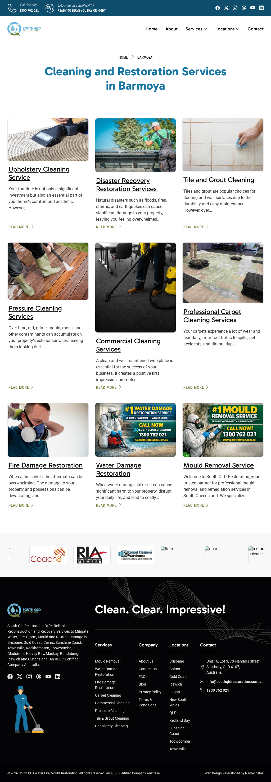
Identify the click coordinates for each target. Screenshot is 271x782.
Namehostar (254, 773)
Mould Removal (107, 661)
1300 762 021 (29, 10)
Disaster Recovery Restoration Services (126, 185)
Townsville (177, 749)
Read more (18, 227)
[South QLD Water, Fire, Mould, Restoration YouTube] (252, 8)
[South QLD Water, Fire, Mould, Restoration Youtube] (48, 676)
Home (151, 28)
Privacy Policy (150, 692)
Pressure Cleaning (110, 711)
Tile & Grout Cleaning (112, 718)
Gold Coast (178, 676)
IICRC (115, 773)
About (171, 28)
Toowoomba (179, 741)
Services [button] (194, 28)
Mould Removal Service (218, 465)
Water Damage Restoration (118, 469)
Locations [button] (224, 28)
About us (146, 661)
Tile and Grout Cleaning (218, 180)
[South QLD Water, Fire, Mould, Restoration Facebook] (217, 8)
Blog (142, 684)
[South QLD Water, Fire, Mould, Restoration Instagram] (235, 8)
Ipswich (175, 684)
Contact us (148, 669)
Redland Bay (179, 720)
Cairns (174, 669)
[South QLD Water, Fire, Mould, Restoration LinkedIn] (261, 8)
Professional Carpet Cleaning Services (212, 316)
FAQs (143, 676)
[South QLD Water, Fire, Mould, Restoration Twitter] (226, 8)
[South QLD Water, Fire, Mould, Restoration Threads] (244, 8)
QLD (173, 713)
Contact (256, 28)
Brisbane (176, 661)
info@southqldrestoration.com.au (235, 681)
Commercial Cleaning (112, 703)
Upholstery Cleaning (111, 726)
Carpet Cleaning (108, 695)
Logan (174, 692)
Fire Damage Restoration (45, 465)
